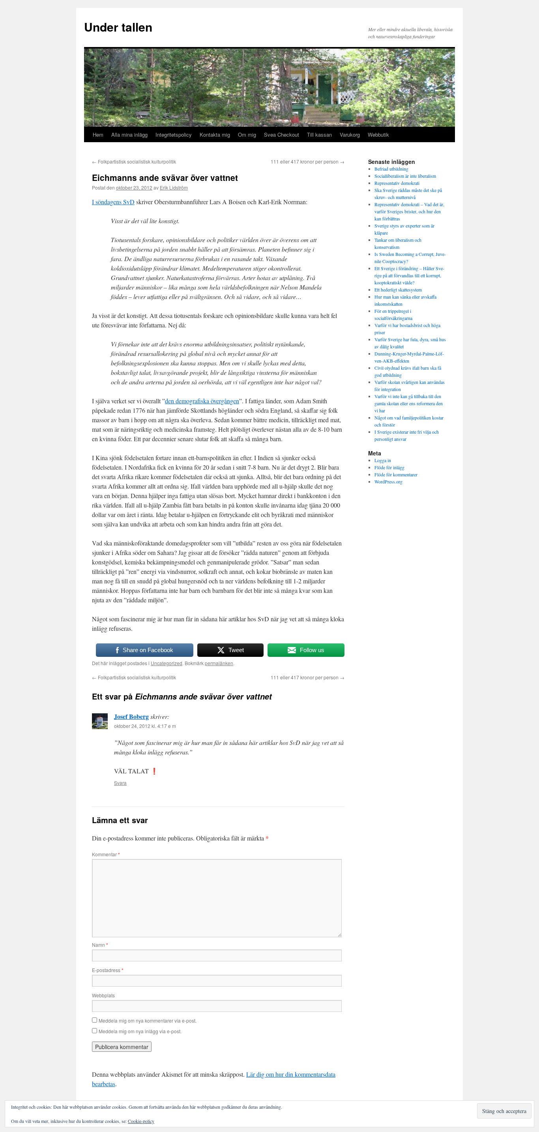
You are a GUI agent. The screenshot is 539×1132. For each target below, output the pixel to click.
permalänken (219, 663)
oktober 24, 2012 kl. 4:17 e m (145, 725)
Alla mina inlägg (129, 134)
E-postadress (108, 970)
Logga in (382, 460)
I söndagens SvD (113, 201)
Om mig (247, 134)
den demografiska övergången (202, 401)
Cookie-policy (141, 1121)
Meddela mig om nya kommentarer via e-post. (148, 1020)
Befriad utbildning (391, 168)
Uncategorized (166, 663)
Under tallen (118, 26)
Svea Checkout (281, 134)
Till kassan (319, 134)
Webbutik (378, 134)
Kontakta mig (215, 134)
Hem (98, 134)
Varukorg (350, 134)
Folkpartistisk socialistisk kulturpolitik (134, 161)
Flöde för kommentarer (395, 474)
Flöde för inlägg (389, 467)
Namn (100, 944)
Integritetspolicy (173, 134)
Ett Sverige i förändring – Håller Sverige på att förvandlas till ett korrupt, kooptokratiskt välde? (409, 275)
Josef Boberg (131, 716)
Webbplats (103, 995)
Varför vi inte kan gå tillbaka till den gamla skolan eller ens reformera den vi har (408, 403)
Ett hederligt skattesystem (398, 289)
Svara (120, 782)
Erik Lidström (174, 187)
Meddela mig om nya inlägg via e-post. (140, 1031)
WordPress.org (388, 481)
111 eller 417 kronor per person (307, 161)
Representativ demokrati (396, 183)
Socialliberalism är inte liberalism (405, 176)
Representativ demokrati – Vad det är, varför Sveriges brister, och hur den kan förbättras (409, 211)
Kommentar (106, 854)
